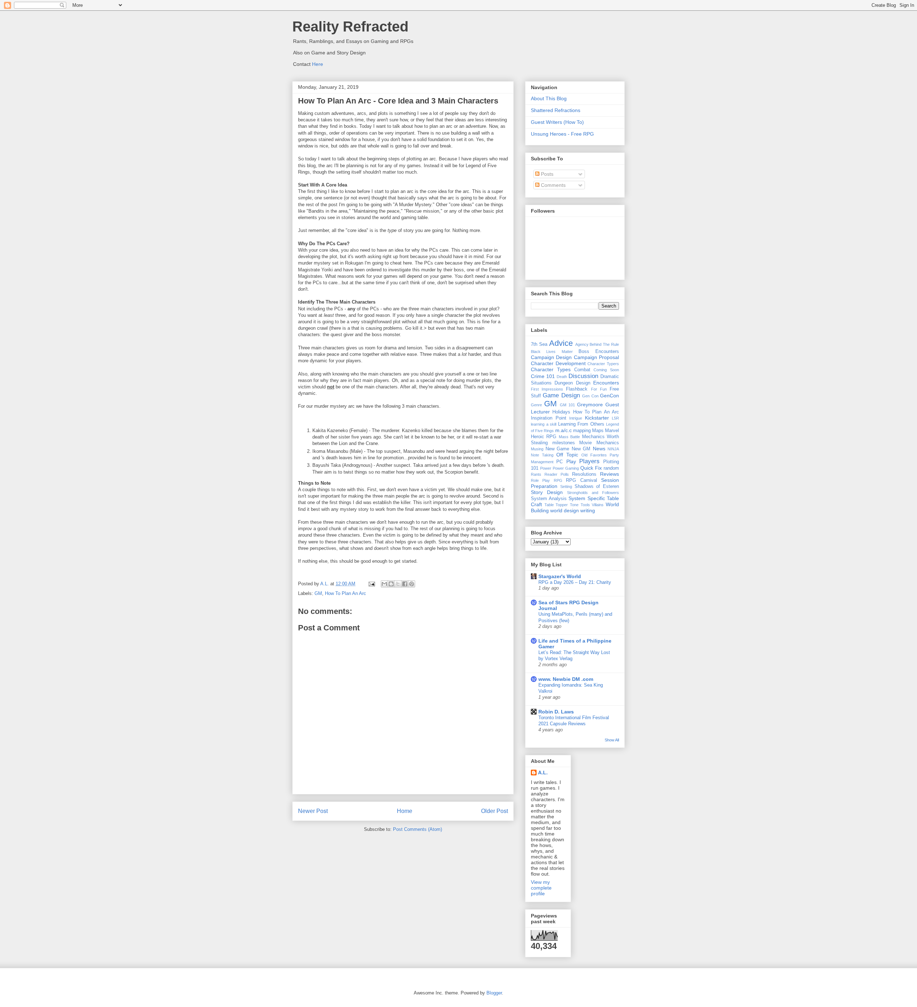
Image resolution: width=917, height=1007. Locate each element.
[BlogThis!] (391, 583)
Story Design (547, 492)
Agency (582, 344)
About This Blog (549, 98)
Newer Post (313, 811)
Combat (582, 369)
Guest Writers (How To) (557, 122)
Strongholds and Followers (593, 492)
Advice (561, 343)
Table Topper (556, 505)
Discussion (583, 376)
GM (318, 593)
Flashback (576, 389)
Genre (536, 405)
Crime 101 (543, 376)
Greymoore (590, 404)
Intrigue (575, 418)
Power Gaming (566, 468)
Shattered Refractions (555, 110)
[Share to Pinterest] (411, 583)
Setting (566, 486)
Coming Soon (606, 370)
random (611, 468)
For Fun (599, 389)
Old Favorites (594, 455)
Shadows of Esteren (597, 486)
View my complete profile (541, 887)
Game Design (561, 395)
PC (559, 461)
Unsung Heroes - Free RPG (562, 134)
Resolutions (584, 474)
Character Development (558, 363)
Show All (612, 740)
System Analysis (549, 498)
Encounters (606, 383)
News (599, 448)
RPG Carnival (581, 480)
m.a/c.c (563, 430)
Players (589, 461)
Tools (585, 505)
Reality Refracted (350, 26)
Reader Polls (556, 474)
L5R (615, 418)
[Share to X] (398, 583)
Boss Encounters (598, 351)
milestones (563, 442)
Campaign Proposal (596, 357)
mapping (582, 430)
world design (564, 510)
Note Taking (542, 455)
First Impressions (547, 389)
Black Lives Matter (552, 351)
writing (587, 510)
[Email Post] (371, 583)
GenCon (609, 395)
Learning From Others (581, 424)
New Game (558, 448)
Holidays (561, 412)
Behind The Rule (604, 344)
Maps (598, 430)
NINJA (613, 449)
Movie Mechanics (599, 442)
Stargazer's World (559, 576)
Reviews (609, 474)
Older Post (494, 811)
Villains (598, 505)
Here (317, 64)
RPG (558, 480)
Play (571, 461)
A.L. (543, 772)
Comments (552, 185)
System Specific (586, 498)
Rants (536, 474)
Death (562, 376)
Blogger (494, 993)
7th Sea (539, 344)
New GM (581, 448)
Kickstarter (597, 418)
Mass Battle (569, 437)
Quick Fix (591, 468)
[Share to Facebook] (404, 583)
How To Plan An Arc (345, 593)
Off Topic (567, 454)
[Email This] (384, 583)
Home (404, 811)
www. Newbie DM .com (565, 679)
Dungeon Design (572, 383)
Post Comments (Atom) (417, 829)
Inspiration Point (548, 418)
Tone (574, 505)
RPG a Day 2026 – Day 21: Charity (574, 582)
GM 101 (567, 405)
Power (545, 468)
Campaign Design (551, 357)
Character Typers (603, 364)
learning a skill (543, 424)
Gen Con (590, 396)
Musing (537, 449)
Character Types (551, 369)
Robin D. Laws (556, 712)
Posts (546, 174)
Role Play (540, 480)
